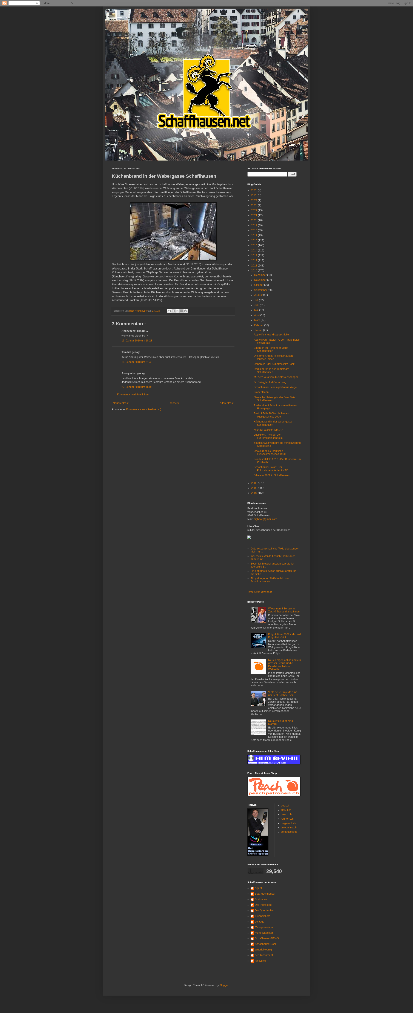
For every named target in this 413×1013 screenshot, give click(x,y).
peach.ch (286, 814)
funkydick (260, 960)
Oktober (259, 284)
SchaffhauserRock (265, 944)
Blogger (223, 985)
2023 (254, 205)
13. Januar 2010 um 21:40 (137, 362)
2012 (254, 260)
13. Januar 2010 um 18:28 (137, 340)
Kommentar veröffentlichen (133, 394)
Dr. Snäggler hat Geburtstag (270, 382)
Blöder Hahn (261, 392)
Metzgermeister (264, 927)
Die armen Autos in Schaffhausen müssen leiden (273, 357)
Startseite (174, 403)
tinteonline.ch (289, 827)
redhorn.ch (287, 818)
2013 (254, 255)
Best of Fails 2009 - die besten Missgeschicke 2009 (271, 415)
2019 (254, 225)
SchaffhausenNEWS (267, 938)
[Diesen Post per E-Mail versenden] (169, 311)
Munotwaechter (264, 932)
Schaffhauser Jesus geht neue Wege (275, 387)
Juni (257, 305)
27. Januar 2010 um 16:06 (137, 387)
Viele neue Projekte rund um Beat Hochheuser (282, 694)
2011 (254, 265)
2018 (254, 230)
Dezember (260, 275)
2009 (254, 483)
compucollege (289, 831)
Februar (259, 325)
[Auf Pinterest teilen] (185, 311)
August (258, 295)
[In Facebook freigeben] (181, 311)
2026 (254, 190)
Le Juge (259, 921)
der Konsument (264, 955)
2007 (254, 492)
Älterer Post (226, 403)
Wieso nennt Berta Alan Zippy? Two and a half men (284, 610)
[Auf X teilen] (177, 311)
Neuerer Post (120, 403)
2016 (254, 240)
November (260, 280)
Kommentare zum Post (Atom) (143, 409)
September (261, 290)
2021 (254, 215)
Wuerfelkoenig (263, 949)
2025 (254, 195)
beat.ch (285, 805)
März (257, 320)
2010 (254, 270)
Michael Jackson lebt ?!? (268, 429)
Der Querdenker (264, 910)
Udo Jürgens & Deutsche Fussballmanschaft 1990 (270, 453)
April (257, 315)
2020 (254, 220)
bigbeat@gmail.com (265, 519)
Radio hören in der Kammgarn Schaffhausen (271, 370)
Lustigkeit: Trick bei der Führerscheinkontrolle (268, 436)
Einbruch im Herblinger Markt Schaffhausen (271, 349)
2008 (254, 488)
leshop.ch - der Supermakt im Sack (274, 364)
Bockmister (261, 899)
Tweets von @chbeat (259, 592)
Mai (256, 310)
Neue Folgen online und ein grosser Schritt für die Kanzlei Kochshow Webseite (284, 665)
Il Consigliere (262, 916)
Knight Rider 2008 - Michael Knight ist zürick (284, 636)
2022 (254, 210)
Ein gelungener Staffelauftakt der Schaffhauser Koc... (270, 580)
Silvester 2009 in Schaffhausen (272, 475)
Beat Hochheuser (265, 893)
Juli (256, 300)
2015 (254, 245)
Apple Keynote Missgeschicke (271, 334)
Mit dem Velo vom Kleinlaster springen (276, 377)
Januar (258, 330)
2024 (254, 200)
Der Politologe (263, 904)
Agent (258, 888)
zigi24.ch (286, 809)
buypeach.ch (288, 823)
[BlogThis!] (173, 311)
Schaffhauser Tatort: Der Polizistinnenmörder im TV (271, 469)
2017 (254, 235)
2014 (254, 250)
